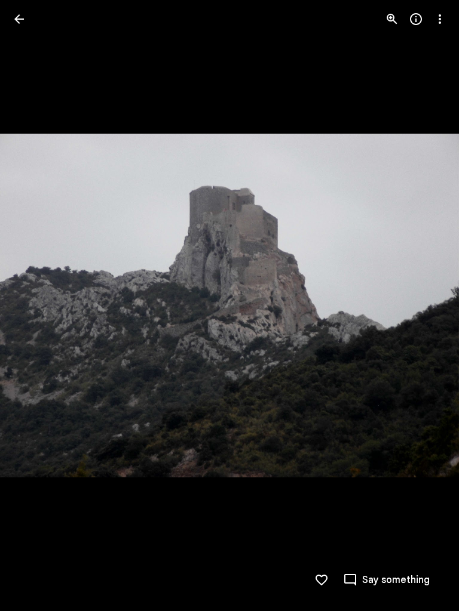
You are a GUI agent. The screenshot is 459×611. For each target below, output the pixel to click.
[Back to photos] (19, 19)
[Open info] (416, 19)
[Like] (321, 580)
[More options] (440, 19)
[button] (33, 305)
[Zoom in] (392, 19)
